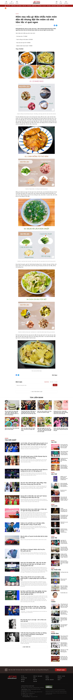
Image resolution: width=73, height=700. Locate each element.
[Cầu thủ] (12, 486)
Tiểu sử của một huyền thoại (63, 580)
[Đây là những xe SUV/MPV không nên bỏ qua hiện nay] (55, 620)
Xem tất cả (46, 381)
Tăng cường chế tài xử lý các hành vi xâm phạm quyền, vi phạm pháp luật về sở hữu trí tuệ (33, 578)
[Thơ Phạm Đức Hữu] (55, 574)
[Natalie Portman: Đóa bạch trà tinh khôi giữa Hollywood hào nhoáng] (55, 531)
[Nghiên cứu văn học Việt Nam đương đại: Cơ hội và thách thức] (55, 478)
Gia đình (17, 13)
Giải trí (54, 538)
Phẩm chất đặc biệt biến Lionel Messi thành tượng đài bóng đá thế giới (61, 429)
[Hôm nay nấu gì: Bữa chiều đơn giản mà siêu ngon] (12, 421)
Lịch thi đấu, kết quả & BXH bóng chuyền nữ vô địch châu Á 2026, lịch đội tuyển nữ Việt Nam (34, 443)
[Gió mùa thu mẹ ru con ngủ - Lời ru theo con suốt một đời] (12, 623)
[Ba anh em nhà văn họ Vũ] (55, 492)
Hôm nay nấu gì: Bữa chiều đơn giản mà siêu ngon (12, 429)
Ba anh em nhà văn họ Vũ (63, 491)
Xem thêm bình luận (37, 391)
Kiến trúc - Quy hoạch (16, 5)
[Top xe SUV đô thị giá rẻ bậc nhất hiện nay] (55, 626)
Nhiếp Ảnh (34, 5)
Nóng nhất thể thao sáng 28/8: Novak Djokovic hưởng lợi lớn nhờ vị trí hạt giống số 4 (34, 470)
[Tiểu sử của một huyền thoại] (55, 581)
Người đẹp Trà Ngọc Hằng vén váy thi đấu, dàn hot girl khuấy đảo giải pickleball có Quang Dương (64, 543)
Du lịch (44, 5)
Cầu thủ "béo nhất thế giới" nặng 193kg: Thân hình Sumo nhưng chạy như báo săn (33, 483)
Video (53, 601)
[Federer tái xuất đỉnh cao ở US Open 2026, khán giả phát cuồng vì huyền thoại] (12, 527)
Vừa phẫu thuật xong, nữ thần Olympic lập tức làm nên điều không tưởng (34, 457)
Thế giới (29, 5)
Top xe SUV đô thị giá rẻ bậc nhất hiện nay (63, 625)
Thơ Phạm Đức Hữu (64, 572)
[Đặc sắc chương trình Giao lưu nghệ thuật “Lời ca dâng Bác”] (55, 563)
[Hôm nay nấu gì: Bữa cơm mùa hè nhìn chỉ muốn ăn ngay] (44, 404)
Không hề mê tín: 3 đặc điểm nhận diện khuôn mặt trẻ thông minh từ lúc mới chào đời (61, 412)
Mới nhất (51, 381)
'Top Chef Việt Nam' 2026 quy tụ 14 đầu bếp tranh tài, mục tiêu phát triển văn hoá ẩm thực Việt (28, 412)
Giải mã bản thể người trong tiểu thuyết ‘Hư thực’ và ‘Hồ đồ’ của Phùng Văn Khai (64, 499)
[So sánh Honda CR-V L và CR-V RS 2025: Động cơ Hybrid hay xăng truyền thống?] (55, 613)
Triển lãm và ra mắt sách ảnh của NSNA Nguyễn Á (64, 650)
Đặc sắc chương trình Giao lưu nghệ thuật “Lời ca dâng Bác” (64, 562)
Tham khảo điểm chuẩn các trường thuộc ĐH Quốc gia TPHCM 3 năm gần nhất (64, 549)
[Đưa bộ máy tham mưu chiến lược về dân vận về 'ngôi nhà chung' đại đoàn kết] (12, 513)
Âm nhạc (49, 5)
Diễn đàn (35, 681)
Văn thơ (24, 5)
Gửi (55, 385)
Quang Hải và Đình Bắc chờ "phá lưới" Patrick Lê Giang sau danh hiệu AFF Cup (34, 496)
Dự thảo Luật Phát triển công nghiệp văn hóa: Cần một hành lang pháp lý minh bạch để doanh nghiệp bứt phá (34, 592)
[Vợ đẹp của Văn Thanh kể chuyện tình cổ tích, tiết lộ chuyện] (55, 556)
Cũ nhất (55, 381)
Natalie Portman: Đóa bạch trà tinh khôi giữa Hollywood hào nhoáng (63, 531)
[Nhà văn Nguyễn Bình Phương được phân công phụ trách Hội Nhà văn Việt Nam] (55, 485)
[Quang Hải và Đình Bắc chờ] (12, 500)
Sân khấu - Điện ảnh (56, 5)
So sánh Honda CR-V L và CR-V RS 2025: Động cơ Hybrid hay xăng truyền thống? (64, 613)
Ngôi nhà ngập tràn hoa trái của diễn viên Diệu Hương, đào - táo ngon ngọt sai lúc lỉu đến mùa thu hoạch (44, 430)
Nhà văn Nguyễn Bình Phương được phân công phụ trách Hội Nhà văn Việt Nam (64, 485)
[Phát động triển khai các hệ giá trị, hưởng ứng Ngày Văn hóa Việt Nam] (55, 467)
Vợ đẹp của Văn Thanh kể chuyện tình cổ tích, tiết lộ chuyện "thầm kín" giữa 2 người (64, 556)
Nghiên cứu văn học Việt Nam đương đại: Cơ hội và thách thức (63, 478)
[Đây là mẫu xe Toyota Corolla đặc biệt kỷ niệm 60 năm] (12, 540)
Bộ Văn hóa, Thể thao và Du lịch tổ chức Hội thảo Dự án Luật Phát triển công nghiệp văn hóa (64, 659)
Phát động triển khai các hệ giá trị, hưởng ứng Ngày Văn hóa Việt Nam (64, 467)
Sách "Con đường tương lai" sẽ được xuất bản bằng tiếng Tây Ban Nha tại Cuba (64, 588)
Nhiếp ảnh (55, 633)
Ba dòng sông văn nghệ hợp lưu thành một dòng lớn (64, 460)
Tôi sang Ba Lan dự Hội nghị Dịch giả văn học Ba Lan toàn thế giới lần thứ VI (64, 517)
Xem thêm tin (26, 646)
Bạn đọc (64, 5)
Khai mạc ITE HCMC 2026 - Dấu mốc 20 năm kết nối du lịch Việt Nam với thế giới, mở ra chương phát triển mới (33, 564)
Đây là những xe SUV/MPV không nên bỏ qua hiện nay (63, 619)
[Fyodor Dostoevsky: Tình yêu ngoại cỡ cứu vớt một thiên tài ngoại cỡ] (55, 510)
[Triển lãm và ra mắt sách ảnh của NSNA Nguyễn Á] (55, 652)
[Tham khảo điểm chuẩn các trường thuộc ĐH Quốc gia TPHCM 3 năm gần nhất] (55, 549)
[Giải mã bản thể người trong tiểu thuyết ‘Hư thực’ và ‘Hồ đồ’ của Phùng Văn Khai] (55, 499)
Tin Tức (8, 5)
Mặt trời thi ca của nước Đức (64, 523)
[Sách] (55, 588)
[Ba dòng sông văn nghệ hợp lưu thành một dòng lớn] (55, 460)
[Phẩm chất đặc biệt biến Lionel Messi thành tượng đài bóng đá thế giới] (61, 421)
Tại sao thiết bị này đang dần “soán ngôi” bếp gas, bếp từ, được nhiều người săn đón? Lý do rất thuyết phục (11, 413)
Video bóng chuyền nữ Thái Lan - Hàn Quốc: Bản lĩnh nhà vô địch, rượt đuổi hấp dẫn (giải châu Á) (33, 608)
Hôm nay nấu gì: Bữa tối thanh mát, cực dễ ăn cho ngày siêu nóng (28, 429)
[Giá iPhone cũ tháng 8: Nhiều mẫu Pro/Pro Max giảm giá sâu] (12, 553)
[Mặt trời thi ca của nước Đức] (55, 524)
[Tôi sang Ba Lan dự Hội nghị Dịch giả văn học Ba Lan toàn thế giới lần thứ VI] (55, 517)
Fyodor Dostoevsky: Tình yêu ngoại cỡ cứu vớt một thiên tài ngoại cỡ (63, 510)
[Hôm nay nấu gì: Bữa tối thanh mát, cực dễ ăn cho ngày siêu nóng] (28, 421)
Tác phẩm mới (56, 570)
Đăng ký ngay (61, 670)
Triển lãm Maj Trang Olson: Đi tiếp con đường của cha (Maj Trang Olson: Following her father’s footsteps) (33, 634)
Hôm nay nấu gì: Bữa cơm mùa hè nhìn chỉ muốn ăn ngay (44, 412)
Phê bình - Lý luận (61, 676)
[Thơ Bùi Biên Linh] (55, 595)
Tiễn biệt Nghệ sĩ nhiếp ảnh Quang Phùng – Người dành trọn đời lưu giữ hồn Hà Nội (63, 644)
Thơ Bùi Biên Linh (63, 592)
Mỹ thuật (40, 5)
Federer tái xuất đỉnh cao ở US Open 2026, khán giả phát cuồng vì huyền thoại (33, 523)
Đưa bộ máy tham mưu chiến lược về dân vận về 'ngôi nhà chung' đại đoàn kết (34, 509)
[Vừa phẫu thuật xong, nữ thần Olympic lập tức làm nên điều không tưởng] (12, 460)
